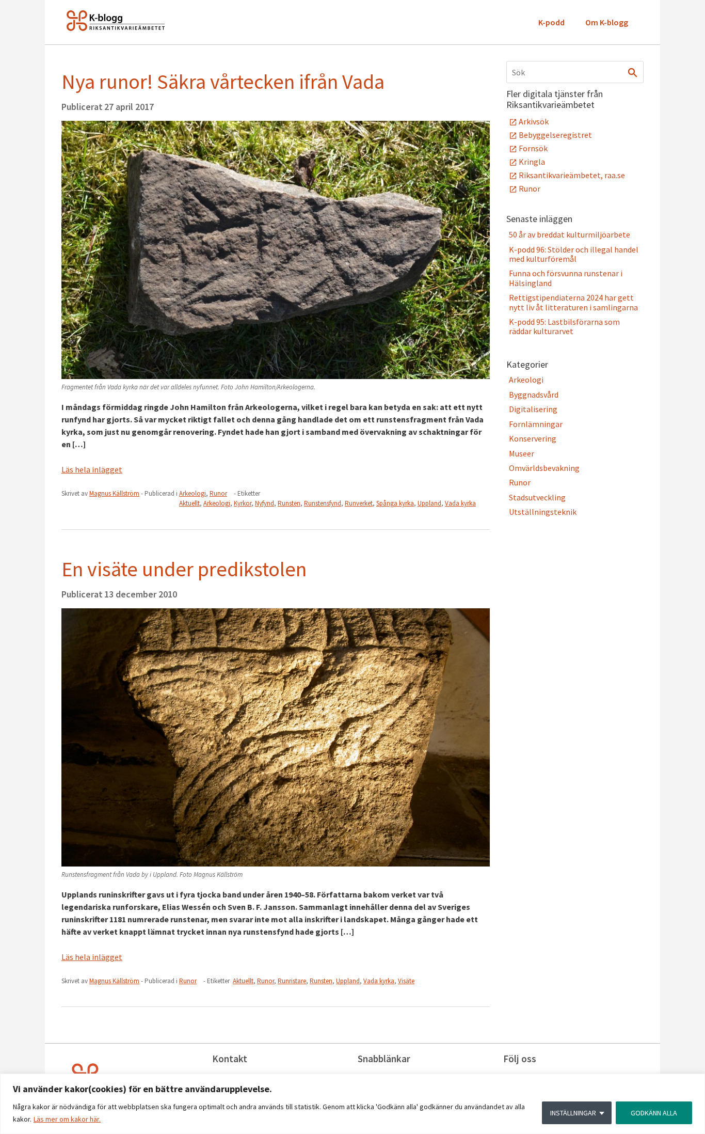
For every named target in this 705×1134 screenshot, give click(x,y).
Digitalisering (533, 409)
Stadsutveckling (537, 497)
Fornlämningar (536, 424)
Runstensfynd (322, 503)
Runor (218, 493)
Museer (521, 453)
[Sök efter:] (575, 72)
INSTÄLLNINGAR (573, 1112)
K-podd (551, 22)
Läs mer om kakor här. (67, 1119)
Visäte (406, 980)
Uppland (429, 503)
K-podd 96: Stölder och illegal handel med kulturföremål (573, 254)
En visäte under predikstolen (184, 569)
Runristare (292, 980)
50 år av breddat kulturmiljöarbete (569, 234)
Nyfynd (264, 503)
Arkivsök (534, 121)
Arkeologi (192, 493)
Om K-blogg (606, 22)
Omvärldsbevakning (544, 468)
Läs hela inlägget (91, 469)
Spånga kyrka (395, 503)
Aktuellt (189, 503)
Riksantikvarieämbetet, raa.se (572, 175)
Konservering (532, 438)
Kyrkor (242, 503)
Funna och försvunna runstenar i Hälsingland (565, 278)
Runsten (289, 503)
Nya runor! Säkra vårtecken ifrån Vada (222, 81)
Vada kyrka (460, 503)
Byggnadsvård (533, 394)
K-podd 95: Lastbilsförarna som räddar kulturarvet (564, 326)
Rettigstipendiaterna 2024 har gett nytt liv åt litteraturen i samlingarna (573, 302)
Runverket (359, 503)
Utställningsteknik (542, 512)
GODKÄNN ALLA (654, 1112)
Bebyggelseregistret (555, 135)
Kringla (532, 161)
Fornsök (533, 148)
